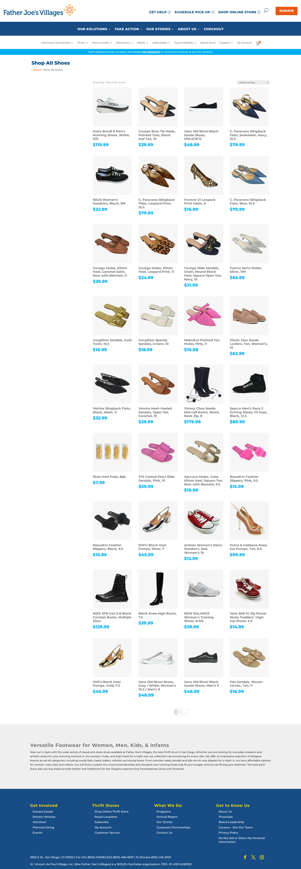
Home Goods (100, 42)
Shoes (81, 42)
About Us (187, 29)
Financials (226, 816)
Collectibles (159, 42)
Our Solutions (92, 29)
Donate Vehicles (44, 816)
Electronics (123, 42)
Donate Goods (43, 811)
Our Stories (158, 29)
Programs (164, 811)
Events (37, 832)
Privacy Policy (228, 832)
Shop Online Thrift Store (112, 811)
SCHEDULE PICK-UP (192, 12)
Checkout (214, 29)
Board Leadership (231, 822)
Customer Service (107, 832)
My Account (244, 42)
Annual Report (167, 816)
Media (141, 42)
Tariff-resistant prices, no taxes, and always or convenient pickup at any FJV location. (150, 51)
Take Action (127, 29)
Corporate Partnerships (173, 827)
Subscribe (102, 822)
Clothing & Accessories (55, 42)
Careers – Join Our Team (236, 827)
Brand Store (208, 42)
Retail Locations (106, 816)
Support (224, 42)
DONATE (287, 11)
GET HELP (158, 12)
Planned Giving (43, 827)
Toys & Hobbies (183, 42)
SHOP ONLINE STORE (237, 12)
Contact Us (164, 832)
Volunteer (40, 822)
